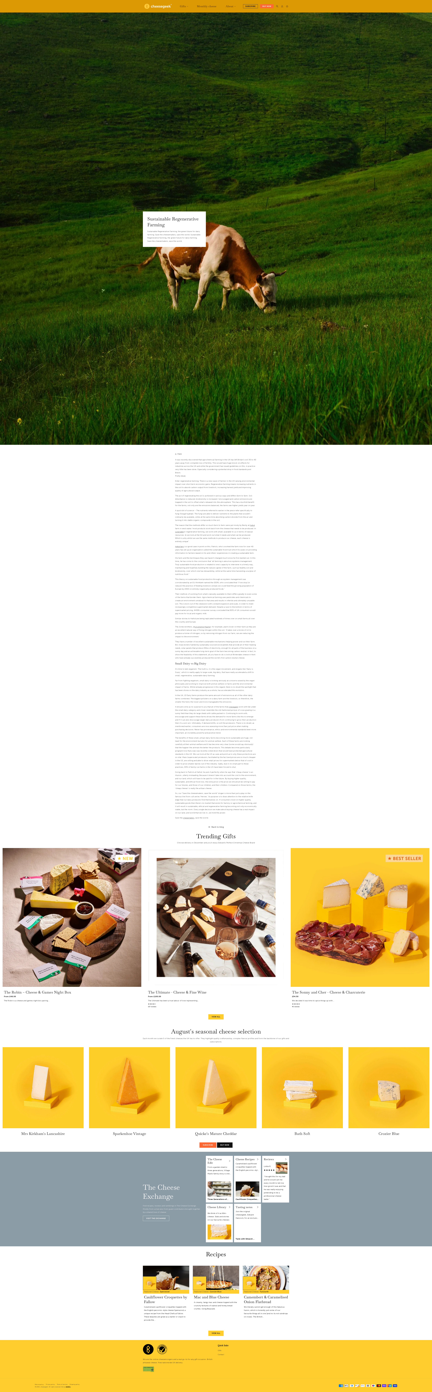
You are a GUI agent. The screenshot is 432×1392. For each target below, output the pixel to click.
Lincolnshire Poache (202, 627)
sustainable (179, 532)
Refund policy (39, 1384)
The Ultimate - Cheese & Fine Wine (177, 992)
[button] (184, 6)
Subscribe (250, 6)
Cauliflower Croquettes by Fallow (165, 1299)
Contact (221, 1354)
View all (216, 1017)
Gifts (219, 1350)
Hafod (252, 525)
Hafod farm (179, 547)
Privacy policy (50, 1384)
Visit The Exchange (156, 1218)
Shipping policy (75, 1384)
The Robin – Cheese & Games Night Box (37, 992)
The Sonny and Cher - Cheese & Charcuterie (328, 992)
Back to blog (218, 827)
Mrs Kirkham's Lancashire (43, 1133)
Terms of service (62, 1384)
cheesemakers (188, 818)
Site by (63, 1387)
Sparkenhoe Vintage (129, 1133)
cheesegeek (233, 707)
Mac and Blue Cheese (211, 1297)
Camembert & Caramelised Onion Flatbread (266, 1299)
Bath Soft (302, 1133)
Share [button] (179, 454)
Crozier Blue (388, 1133)
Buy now (266, 6)
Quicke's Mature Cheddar (216, 1133)
